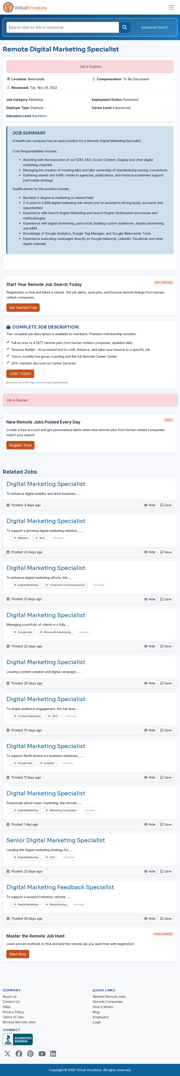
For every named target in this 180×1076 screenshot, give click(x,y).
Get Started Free (23, 307)
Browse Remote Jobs (19, 1022)
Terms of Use (13, 1017)
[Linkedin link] (53, 1054)
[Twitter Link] (7, 1054)
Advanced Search (154, 27)
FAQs (7, 1007)
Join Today (20, 374)
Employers (101, 1017)
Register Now (20, 445)
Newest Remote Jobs (109, 996)
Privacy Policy (13, 1012)
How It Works (103, 1007)
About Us (10, 996)
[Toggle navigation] (171, 7)
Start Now (17, 954)
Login (97, 1022)
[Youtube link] (42, 1054)
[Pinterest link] (30, 1054)
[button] (166, 505)
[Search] (125, 27)
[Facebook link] (19, 1054)
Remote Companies (108, 1001)
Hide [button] (151, 505)
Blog (96, 1012)
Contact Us (11, 1001)
